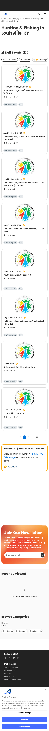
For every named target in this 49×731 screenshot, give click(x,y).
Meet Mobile (9, 677)
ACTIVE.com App (11, 668)
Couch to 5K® (9, 671)
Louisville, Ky (14, 18)
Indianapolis (37, 631)
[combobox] (9, 60)
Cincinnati (22, 631)
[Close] (45, 689)
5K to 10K (7, 674)
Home (3, 18)
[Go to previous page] (7, 437)
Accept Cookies (24, 726)
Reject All (24, 720)
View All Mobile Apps (12, 680)
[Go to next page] (42, 437)
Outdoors (26, 18)
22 (37, 437)
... (16, 437)
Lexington (9, 631)
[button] (25, 60)
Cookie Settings (24, 713)
